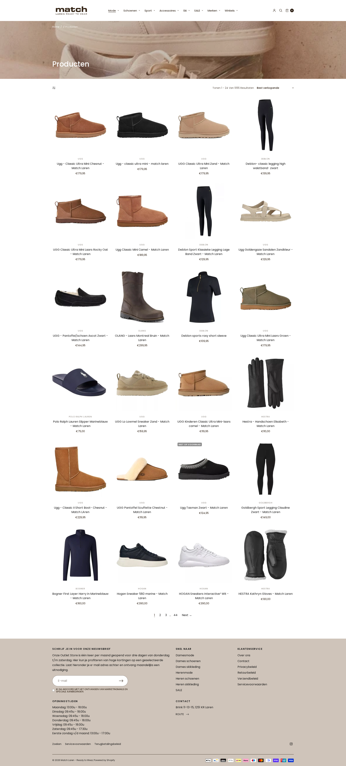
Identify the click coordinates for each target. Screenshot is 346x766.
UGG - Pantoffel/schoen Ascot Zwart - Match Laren (80, 338)
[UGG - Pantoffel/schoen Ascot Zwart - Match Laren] (80, 297)
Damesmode (185, 655)
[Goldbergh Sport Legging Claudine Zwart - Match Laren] (266, 469)
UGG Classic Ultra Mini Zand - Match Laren (203, 166)
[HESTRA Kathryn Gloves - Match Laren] (266, 555)
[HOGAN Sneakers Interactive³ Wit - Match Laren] (204, 555)
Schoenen (130, 10)
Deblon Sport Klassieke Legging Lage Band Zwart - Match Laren (204, 252)
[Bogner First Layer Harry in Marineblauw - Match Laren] (80, 555)
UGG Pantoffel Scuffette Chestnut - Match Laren (142, 510)
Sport (148, 10)
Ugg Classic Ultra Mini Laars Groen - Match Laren (265, 338)
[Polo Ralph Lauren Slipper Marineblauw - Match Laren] (80, 383)
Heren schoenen (187, 678)
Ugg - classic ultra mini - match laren (142, 164)
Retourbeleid (247, 673)
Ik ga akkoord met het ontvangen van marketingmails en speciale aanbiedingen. (92, 690)
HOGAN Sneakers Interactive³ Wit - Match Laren (204, 596)
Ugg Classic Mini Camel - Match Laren (142, 250)
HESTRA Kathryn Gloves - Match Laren (265, 594)
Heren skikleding (187, 684)
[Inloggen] (274, 10)
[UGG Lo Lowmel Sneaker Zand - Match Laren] (142, 383)
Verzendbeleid (248, 678)
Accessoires (167, 10)
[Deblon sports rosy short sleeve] (204, 297)
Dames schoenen (188, 661)
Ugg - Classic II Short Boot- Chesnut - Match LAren (80, 510)
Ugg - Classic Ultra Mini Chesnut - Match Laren (80, 166)
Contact (243, 661)
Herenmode (184, 673)
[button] (182, 714)
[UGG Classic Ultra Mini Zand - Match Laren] (204, 125)
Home (55, 27)
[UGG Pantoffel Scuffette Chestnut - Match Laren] (142, 469)
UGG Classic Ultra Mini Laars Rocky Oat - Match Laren (80, 252)
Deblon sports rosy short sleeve (204, 336)
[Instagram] (291, 744)
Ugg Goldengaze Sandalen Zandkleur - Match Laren (265, 252)
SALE (197, 10)
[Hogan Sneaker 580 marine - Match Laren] (142, 555)
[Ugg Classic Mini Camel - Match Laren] (142, 211)
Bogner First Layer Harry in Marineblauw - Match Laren (80, 596)
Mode (112, 10)
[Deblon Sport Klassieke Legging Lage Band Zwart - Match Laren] (204, 211)
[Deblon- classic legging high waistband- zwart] (266, 125)
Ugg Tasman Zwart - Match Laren (204, 508)
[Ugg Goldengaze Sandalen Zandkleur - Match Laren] (266, 211)
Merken (212, 10)
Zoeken (56, 744)
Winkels (230, 10)
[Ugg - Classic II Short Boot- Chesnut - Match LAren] (80, 469)
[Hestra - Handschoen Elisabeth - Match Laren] (266, 383)
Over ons (244, 655)
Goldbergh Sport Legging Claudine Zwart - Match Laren (265, 510)
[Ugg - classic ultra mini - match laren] (142, 125)
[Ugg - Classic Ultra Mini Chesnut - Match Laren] (80, 125)
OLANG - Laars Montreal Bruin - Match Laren (142, 338)
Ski (185, 10)
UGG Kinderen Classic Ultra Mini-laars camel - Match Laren (203, 424)
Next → (187, 615)
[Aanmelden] (123, 680)
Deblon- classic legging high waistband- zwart (265, 166)
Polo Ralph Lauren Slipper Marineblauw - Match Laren (80, 424)
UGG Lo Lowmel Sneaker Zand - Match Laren (142, 424)
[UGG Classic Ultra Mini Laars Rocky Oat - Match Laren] (80, 211)
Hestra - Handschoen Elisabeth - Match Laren (265, 424)
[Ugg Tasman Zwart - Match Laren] (204, 469)
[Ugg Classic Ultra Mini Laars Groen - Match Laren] (266, 297)
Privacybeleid (247, 667)
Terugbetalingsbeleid (107, 744)
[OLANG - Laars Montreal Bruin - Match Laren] (142, 297)
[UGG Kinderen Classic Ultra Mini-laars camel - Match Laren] (204, 383)
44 (176, 615)
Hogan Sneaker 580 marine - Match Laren (142, 596)
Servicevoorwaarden (252, 684)
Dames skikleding (188, 667)
